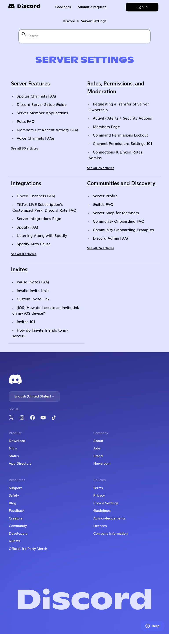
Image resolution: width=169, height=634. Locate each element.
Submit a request (92, 7)
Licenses (100, 526)
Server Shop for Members (116, 213)
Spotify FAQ (27, 227)
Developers (18, 533)
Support (15, 488)
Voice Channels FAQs (36, 138)
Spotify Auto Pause (34, 244)
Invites (19, 269)
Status (14, 456)
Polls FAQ (26, 122)
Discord (69, 21)
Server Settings (94, 21)
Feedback (63, 7)
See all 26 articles (100, 168)
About (98, 441)
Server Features (30, 84)
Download (17, 441)
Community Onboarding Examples (123, 230)
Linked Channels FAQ (36, 196)
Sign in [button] (142, 7)
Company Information (110, 533)
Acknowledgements (109, 518)
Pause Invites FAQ (33, 282)
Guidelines (101, 510)
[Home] (24, 7)
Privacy (99, 495)
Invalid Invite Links (33, 291)
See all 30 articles (24, 148)
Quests (14, 541)
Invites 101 (26, 322)
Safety (14, 495)
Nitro (13, 448)
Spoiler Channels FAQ (36, 96)
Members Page (106, 127)
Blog (12, 503)
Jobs (97, 448)
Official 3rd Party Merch (28, 549)
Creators (15, 518)
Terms (98, 488)
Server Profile (105, 196)
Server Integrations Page (39, 219)
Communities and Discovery (121, 183)
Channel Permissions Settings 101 (122, 144)
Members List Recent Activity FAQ (47, 130)
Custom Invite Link (33, 299)
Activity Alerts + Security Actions (122, 118)
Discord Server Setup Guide (42, 105)
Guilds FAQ (103, 205)
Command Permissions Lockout (120, 135)
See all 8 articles (23, 254)
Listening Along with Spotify (42, 236)
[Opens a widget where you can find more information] (152, 626)
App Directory (20, 463)
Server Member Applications (42, 113)
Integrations (26, 183)
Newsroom (101, 463)
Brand (98, 456)
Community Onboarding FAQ (118, 222)
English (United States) (33, 396)
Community (18, 526)
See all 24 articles (100, 248)
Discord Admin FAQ (110, 238)
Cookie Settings (105, 503)
